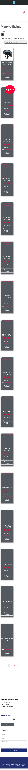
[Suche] (2, 34)
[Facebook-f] (14, 2)
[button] (14, 719)
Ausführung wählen (7, 76)
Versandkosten (8, 73)
